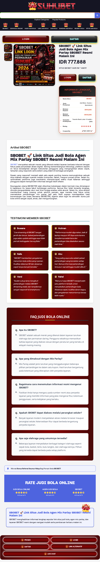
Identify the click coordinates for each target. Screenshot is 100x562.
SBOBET (14, 164)
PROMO (28, 539)
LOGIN (25, 39)
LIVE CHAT (52, 555)
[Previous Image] (15, 65)
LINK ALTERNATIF (75, 547)
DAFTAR (74, 39)
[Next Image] (53, 65)
